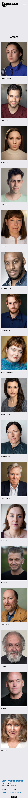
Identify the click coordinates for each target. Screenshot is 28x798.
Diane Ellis (3, 246)
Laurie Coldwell (5, 204)
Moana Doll (4, 540)
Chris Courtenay (5, 498)
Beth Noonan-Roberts (7, 372)
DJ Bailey (3, 666)
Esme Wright (4, 162)
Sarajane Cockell (5, 456)
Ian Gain (3, 708)
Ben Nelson (4, 582)
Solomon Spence (6, 288)
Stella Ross (4, 750)
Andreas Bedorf (5, 330)
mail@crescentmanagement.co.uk (12, 792)
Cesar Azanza (5, 120)
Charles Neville (5, 624)
